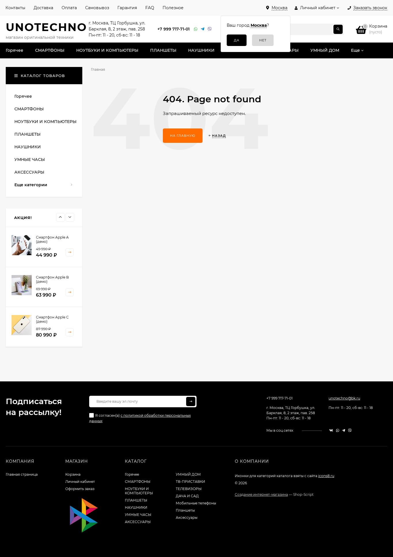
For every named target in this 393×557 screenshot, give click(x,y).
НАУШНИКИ (136, 507)
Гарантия (127, 7)
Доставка (43, 7)
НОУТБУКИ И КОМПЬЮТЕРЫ (139, 491)
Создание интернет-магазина (261, 494)
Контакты (15, 7)
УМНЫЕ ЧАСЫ (138, 514)
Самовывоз (97, 7)
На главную (182, 136)
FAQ (149, 7)
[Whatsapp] (196, 29)
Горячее (132, 474)
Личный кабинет (80, 481)
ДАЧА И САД (187, 496)
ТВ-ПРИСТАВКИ (190, 481)
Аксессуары (186, 517)
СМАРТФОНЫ (137, 481)
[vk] (331, 430)
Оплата (69, 7)
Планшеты (185, 510)
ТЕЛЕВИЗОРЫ (189, 489)
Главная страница (22, 474)
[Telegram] (203, 29)
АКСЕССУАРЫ (138, 522)
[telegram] (343, 430)
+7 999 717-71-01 (173, 29)
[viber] (350, 430)
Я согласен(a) (140, 418)
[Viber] (210, 29)
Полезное (173, 7)
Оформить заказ (79, 489)
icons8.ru (326, 476)
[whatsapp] (337, 430)
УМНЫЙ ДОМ (188, 474)
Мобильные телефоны (196, 503)
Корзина (73, 474)
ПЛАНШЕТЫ (136, 500)
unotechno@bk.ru (344, 398)
